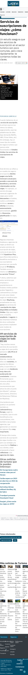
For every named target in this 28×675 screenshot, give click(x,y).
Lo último (8, 12)
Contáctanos (20, 667)
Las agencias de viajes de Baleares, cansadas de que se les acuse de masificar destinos (3, 615)
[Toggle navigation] (3, 9)
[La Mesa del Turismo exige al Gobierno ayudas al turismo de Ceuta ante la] (17, 566)
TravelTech (20, 12)
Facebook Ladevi (12, 645)
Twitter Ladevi (12, 642)
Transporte (3, 653)
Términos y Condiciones (6, 673)
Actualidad (3, 641)
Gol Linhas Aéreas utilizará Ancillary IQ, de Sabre (8, 489)
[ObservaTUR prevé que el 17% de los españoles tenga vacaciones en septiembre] (10, 566)
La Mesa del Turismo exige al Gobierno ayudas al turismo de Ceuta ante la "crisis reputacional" (20, 583)
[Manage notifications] (24, 672)
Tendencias (8, 641)
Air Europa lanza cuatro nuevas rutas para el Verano (9, 472)
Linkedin (12, 652)
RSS (21, 670)
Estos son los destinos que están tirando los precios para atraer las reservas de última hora (3, 583)
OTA (15, 540)
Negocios (14, 12)
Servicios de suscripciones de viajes (10, 537)
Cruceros (7, 644)
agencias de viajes (6, 540)
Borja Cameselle (10, 116)
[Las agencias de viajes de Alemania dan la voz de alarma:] (25, 600)
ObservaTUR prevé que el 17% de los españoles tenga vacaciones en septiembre (12, 578)
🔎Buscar (7, 650)
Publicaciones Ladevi (19, 642)
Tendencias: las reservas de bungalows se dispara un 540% (12, 612)
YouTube (12, 654)
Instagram (13, 649)
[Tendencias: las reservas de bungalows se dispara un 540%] (10, 600)
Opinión (7, 646)
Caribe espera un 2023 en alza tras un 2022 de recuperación (9, 480)
